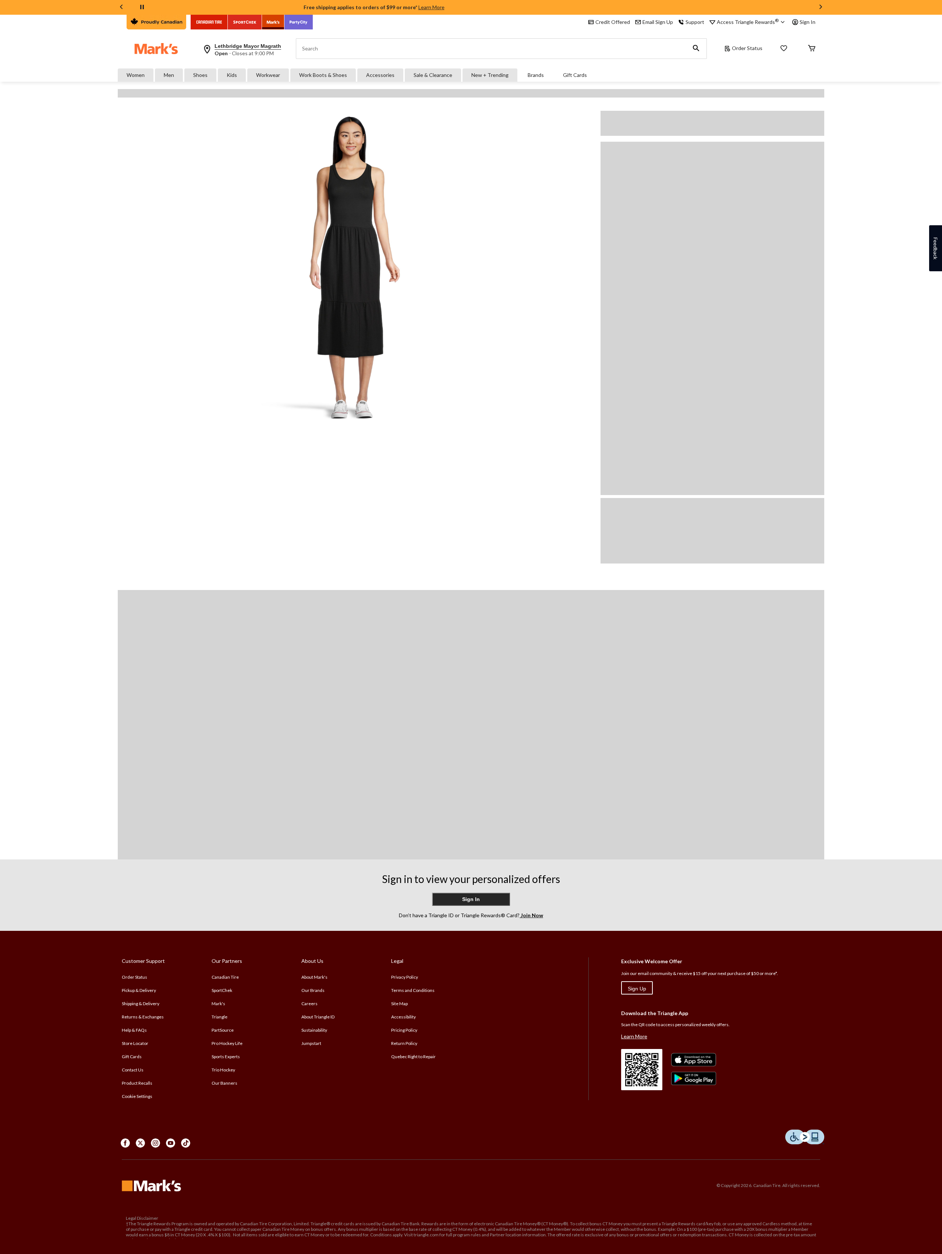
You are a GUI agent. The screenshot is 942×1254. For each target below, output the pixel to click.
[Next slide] (820, 7)
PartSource (223, 1030)
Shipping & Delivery (140, 1003)
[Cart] (811, 49)
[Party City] (298, 22)
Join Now (531, 915)
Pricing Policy (404, 1030)
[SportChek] (245, 22)
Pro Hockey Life (227, 1043)
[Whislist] (783, 49)
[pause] (142, 7)
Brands (536, 75)
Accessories (380, 75)
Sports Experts (226, 1056)
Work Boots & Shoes (323, 75)
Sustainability (314, 1030)
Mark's (218, 1003)
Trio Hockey (223, 1070)
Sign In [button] (807, 22)
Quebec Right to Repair (413, 1056)
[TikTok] (185, 1143)
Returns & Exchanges (143, 1017)
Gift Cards (575, 75)
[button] (696, 48)
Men (169, 75)
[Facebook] (125, 1143)
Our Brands (313, 990)
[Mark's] (273, 22)
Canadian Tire (225, 977)
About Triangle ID (317, 1017)
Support (695, 22)
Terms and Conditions (413, 990)
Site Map (399, 1003)
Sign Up (637, 989)
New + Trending (490, 75)
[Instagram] (155, 1143)
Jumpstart (311, 1043)
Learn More (431, 7)
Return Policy (404, 1043)
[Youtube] (170, 1143)
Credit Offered (612, 22)
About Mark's (314, 977)
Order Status (747, 48)
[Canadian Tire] (209, 22)
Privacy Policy (404, 977)
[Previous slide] (121, 7)
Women (136, 75)
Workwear (268, 75)
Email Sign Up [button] (657, 22)
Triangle (219, 1017)
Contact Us (133, 1070)
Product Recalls (137, 1083)
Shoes (200, 75)
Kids (232, 75)
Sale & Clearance (433, 75)
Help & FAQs (134, 1030)
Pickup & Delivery (139, 990)
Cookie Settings (137, 1096)
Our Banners (224, 1083)
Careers (309, 1003)
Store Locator (135, 1043)
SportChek (222, 990)
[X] (140, 1143)
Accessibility (403, 1017)
